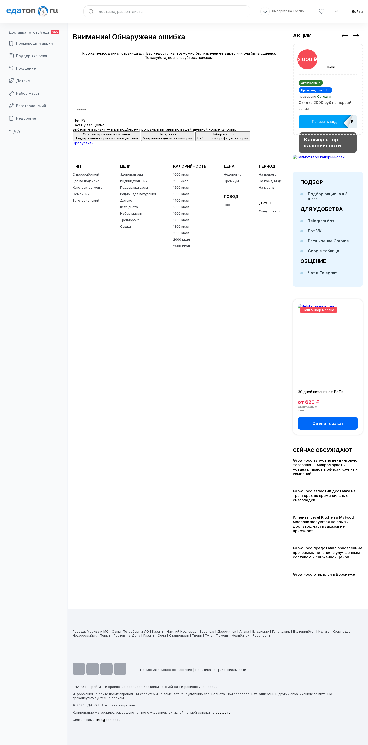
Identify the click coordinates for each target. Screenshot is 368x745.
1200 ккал (181, 187)
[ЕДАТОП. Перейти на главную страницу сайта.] (34, 11)
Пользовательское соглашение (166, 670)
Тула (209, 635)
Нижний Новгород (181, 631)
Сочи (162, 635)
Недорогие (26, 118)
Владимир (260, 631)
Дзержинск (226, 631)
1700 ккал (181, 220)
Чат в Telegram (323, 272)
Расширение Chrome (328, 240)
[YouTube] (79, 669)
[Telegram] (92, 669)
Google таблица (323, 250)
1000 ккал (181, 174)
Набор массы (28, 93)
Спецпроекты (269, 211)
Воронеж (207, 631)
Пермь (105, 635)
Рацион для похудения (138, 194)
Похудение (26, 68)
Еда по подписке (86, 181)
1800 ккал (181, 226)
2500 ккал (181, 246)
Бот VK (315, 230)
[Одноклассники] (106, 669)
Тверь (197, 635)
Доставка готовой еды (33, 32)
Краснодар (342, 631)
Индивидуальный (134, 181)
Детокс (23, 81)
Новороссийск (85, 635)
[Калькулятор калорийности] (328, 157)
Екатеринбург (304, 631)
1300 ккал (181, 194)
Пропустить (83, 143)
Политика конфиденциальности (220, 670)
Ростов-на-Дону (127, 635)
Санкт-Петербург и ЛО (130, 631)
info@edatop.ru (108, 720)
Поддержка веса (31, 56)
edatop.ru (223, 712)
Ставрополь (179, 635)
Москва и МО (98, 631)
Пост (228, 205)
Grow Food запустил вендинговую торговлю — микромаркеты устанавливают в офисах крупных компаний (325, 467)
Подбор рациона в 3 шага (328, 196)
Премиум (231, 181)
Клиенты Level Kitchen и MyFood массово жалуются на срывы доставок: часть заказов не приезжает (323, 524)
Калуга (324, 631)
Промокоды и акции (34, 43)
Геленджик (281, 631)
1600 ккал (181, 213)
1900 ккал (181, 233)
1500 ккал (181, 207)
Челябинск (240, 635)
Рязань (148, 635)
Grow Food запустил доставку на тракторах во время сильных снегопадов (324, 495)
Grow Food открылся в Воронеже (324, 574)
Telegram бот (321, 220)
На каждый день (272, 181)
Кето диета (129, 207)
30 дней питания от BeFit (320, 391)
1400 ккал (181, 200)
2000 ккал (181, 239)
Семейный (81, 194)
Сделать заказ (328, 423)
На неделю (268, 174)
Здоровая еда (131, 174)
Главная (79, 109)
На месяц (266, 187)
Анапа (244, 631)
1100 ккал (180, 181)
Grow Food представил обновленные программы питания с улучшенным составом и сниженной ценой (327, 552)
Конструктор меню (88, 187)
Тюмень (222, 635)
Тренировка (130, 220)
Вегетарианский (31, 106)
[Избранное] (322, 11)
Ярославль (261, 635)
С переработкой (86, 174)
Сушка (125, 226)
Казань (157, 631)
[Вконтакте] (120, 669)
